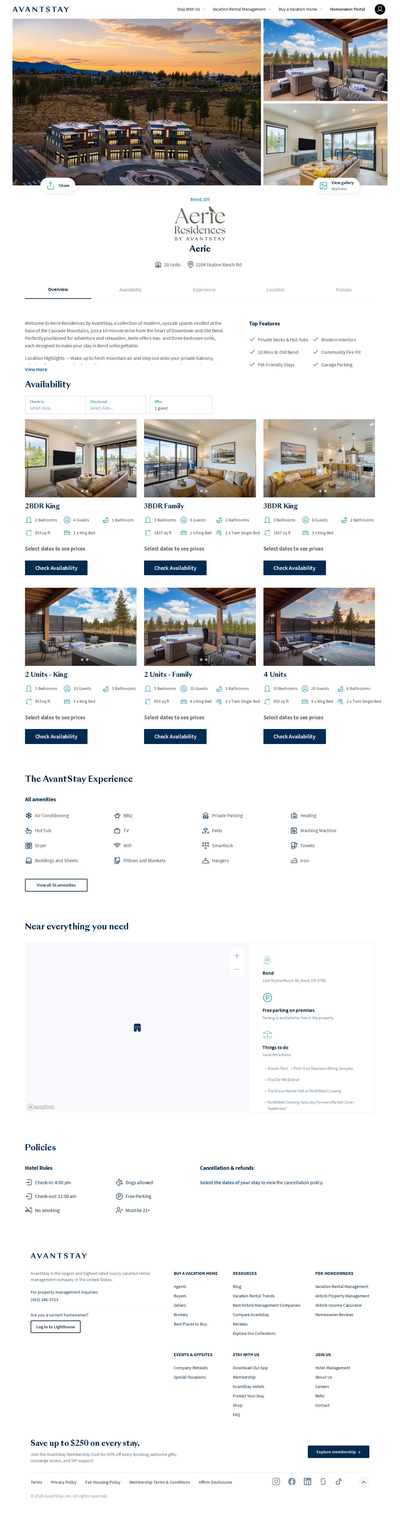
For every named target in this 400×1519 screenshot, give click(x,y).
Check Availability (56, 567)
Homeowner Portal (347, 9)
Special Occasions (190, 1377)
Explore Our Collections (254, 1333)
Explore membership (339, 1452)
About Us (323, 1377)
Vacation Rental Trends (254, 1296)
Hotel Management (332, 1368)
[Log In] (380, 9)
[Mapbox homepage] (40, 1107)
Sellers (180, 1305)
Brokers (181, 1314)
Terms (36, 1482)
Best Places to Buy (190, 1324)
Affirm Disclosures (215, 1482)
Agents (180, 1286)
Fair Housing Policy (103, 1482)
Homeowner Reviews (334, 1314)
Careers (322, 1386)
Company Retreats (191, 1368)
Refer (320, 1396)
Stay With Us (188, 9)
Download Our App (250, 1368)
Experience (204, 289)
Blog (237, 1286)
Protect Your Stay (248, 1396)
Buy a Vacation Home (298, 9)
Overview (58, 289)
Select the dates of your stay (230, 1182)
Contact (322, 1405)
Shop (237, 1405)
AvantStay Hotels (248, 1386)
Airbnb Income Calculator (338, 1305)
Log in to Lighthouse (55, 1327)
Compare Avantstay (251, 1314)
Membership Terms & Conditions (159, 1482)
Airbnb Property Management (342, 1296)
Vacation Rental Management (239, 9)
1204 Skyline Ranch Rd (219, 264)
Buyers (180, 1296)
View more (36, 369)
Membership (244, 1377)
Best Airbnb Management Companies (266, 1305)
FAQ (236, 1414)
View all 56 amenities (56, 885)
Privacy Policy (64, 1482)
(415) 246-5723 (44, 1299)
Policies (344, 289)
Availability (130, 289)
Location (276, 289)
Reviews (240, 1324)
